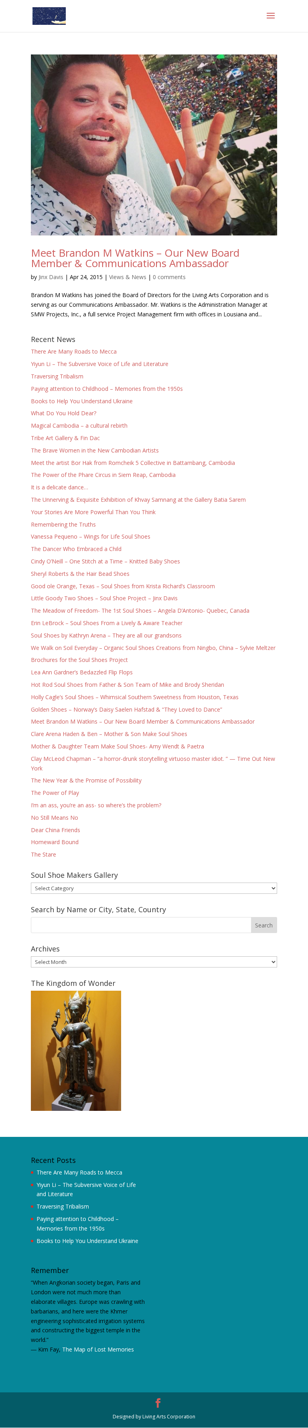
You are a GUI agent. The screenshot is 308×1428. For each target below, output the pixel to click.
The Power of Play (55, 792)
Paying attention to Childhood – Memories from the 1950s (107, 388)
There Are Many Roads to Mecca (74, 351)
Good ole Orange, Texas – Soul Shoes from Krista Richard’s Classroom (123, 586)
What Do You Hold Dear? (63, 413)
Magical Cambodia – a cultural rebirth (79, 425)
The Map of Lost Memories (98, 1349)
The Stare (43, 854)
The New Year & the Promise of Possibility (86, 780)
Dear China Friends (55, 830)
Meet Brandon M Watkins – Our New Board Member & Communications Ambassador (135, 257)
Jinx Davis (50, 277)
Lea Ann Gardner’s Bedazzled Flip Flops (82, 672)
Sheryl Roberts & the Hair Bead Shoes (80, 573)
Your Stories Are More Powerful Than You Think (93, 512)
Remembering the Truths (63, 524)
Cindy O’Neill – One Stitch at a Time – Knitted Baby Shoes (105, 561)
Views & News (127, 277)
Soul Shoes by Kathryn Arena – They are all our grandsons (106, 635)
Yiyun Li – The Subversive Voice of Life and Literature (99, 364)
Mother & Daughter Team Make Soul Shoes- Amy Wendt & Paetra (117, 746)
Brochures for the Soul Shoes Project (79, 660)
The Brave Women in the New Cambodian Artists (95, 450)
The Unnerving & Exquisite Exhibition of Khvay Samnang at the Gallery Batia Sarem (138, 499)
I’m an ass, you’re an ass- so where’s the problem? (96, 805)
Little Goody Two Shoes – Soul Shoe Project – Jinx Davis (104, 598)
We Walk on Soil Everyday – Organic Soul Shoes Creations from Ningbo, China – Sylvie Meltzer (153, 648)
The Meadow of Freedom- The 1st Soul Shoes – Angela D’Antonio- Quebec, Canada (140, 610)
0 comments (169, 277)
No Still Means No (54, 817)
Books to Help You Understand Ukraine (82, 401)
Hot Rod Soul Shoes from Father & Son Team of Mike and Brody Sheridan (127, 684)
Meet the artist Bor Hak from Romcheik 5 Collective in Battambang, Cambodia (133, 463)
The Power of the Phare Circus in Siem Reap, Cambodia (103, 475)
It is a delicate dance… (59, 487)
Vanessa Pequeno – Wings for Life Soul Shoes (90, 536)
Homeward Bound (55, 842)
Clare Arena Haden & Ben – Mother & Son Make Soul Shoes (109, 734)
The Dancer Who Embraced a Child (76, 549)
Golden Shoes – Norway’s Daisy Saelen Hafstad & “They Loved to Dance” (126, 709)
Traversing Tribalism (57, 376)
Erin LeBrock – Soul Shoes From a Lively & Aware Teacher (106, 623)
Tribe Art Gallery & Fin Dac (65, 438)
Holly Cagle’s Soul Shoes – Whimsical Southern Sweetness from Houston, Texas (135, 697)
